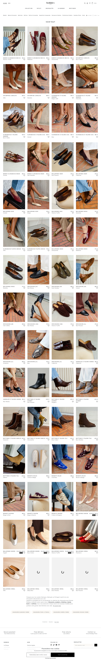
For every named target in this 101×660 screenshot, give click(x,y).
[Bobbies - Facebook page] (56, 645)
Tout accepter (62, 654)
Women (5, 3)
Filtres (90, 15)
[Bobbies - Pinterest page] (59, 645)
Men (9, 3)
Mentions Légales (31, 645)
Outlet (39, 8)
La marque (61, 8)
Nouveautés (49, 8)
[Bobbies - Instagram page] (51, 645)
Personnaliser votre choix (38, 654)
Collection (28, 8)
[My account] (87, 3)
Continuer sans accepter (50, 658)
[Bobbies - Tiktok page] (53, 645)
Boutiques (72, 8)
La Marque (6, 645)
